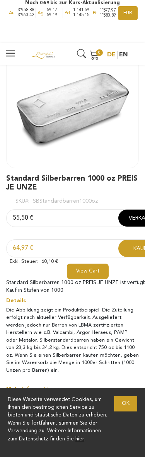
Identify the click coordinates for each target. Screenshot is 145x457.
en (123, 55)
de (111, 55)
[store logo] (42, 55)
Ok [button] (126, 403)
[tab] (72, 300)
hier (79, 439)
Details (16, 300)
